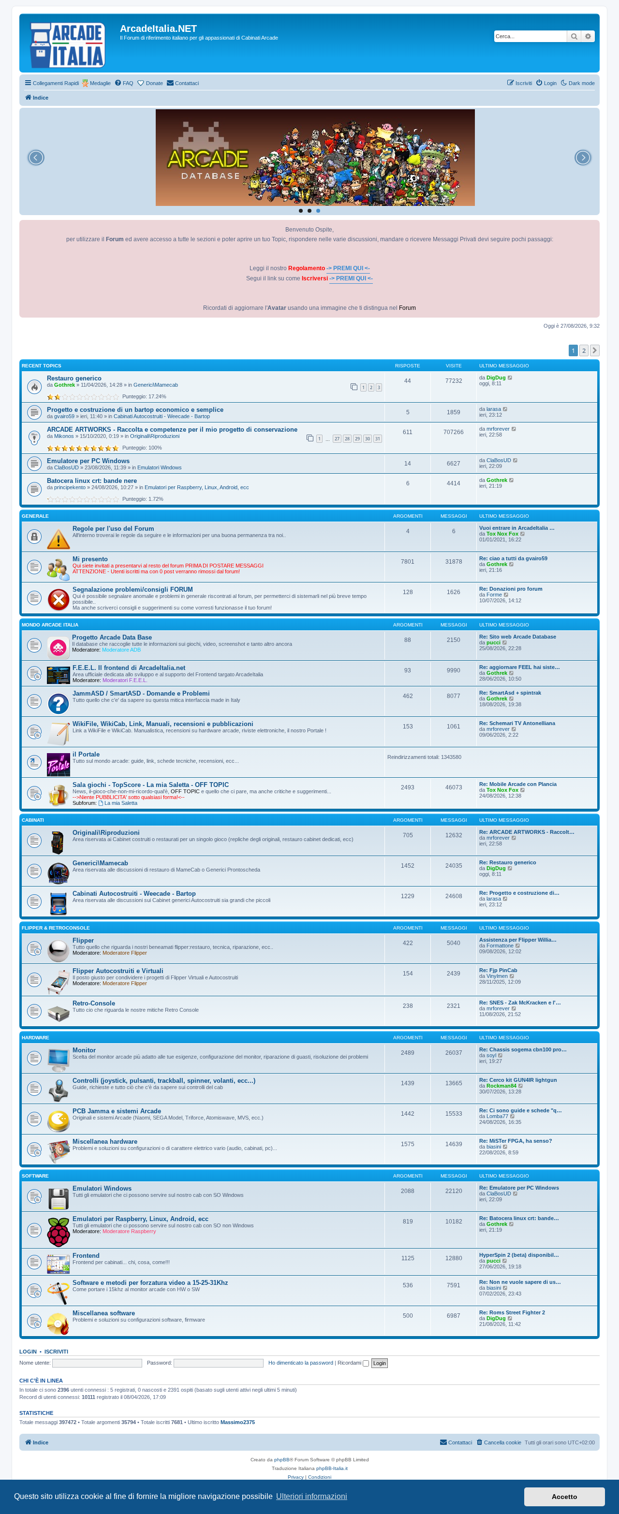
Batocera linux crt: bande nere (92, 480)
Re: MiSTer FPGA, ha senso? (515, 1141)
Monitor (84, 1050)
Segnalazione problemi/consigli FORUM (133, 589)
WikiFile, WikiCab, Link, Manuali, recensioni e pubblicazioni (163, 724)
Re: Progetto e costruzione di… (519, 893)
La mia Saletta (120, 803)
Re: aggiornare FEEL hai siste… (519, 667)
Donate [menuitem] (154, 83)
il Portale (86, 754)
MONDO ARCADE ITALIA (50, 624)
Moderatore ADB (121, 650)
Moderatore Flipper (125, 953)
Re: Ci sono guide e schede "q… (520, 1110)
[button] (595, 350)
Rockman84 (501, 1086)
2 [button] (584, 350)
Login (28, 1351)
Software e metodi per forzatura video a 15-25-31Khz (150, 1282)
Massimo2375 (238, 1422)
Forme (494, 594)
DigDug (496, 377)
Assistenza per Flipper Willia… (518, 940)
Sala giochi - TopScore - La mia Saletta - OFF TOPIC (151, 784)
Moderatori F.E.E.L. (125, 680)
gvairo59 (64, 416)
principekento (70, 487)
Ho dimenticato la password (300, 1363)
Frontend (86, 1255)
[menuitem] (123, 83)
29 (357, 439)
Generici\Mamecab (155, 385)
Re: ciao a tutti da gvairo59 (513, 558)
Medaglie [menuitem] (100, 83)
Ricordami (350, 1363)
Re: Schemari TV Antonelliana (517, 723)
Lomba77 (497, 1116)
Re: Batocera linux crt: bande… (519, 1218)
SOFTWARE (35, 1176)
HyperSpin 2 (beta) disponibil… (519, 1255)
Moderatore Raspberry (129, 1231)
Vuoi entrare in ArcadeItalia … (517, 528)
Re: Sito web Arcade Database (517, 637)
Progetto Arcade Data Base (112, 637)
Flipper (83, 940)
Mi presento (90, 559)
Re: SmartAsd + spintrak (510, 693)
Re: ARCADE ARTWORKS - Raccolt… (527, 832)
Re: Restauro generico (507, 862)
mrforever (498, 429)
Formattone (500, 945)
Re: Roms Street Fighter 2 (512, 1312)
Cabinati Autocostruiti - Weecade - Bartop (162, 416)
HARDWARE (35, 1037)
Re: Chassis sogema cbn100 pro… (523, 1049)
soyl (491, 1055)
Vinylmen (497, 976)
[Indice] (71, 43)
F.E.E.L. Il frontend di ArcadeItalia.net (129, 667)
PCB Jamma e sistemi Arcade (117, 1111)
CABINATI (33, 820)
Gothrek (64, 385)
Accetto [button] (564, 1496)
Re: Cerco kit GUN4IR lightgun (518, 1080)
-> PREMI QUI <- (348, 268)
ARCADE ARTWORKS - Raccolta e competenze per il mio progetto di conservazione (172, 429)
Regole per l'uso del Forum (113, 528)
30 (367, 439)
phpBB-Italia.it (332, 1468)
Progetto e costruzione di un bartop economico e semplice (135, 409)
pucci (493, 642)
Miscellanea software (104, 1313)
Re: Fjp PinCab (498, 970)
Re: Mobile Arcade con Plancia (518, 784)
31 (377, 439)
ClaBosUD (66, 467)
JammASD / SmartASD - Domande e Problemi (141, 693)
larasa (493, 409)
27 (337, 439)
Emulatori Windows (159, 467)
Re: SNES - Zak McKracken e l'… (520, 1002)
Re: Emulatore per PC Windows (519, 1188)
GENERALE (35, 516)
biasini (493, 1147)
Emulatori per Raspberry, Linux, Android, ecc (197, 487)
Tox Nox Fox (502, 534)
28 (347, 439)
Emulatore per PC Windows (88, 461)
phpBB (282, 1459)
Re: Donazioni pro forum (511, 589)
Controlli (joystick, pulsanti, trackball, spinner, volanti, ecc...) (164, 1080)
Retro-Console (94, 1003)
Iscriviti (56, 1351)
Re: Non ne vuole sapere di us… (520, 1282)
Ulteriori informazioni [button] (311, 1496)
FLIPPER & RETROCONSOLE (56, 928)
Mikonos (64, 436)
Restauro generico (74, 378)
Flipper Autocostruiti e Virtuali (118, 971)
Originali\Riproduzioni (154, 436)
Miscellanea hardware (105, 1141)
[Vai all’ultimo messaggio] (510, 377)
